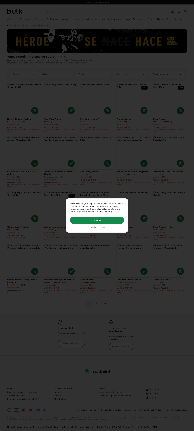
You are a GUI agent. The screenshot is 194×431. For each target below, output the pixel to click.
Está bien (97, 220)
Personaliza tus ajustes (97, 227)
